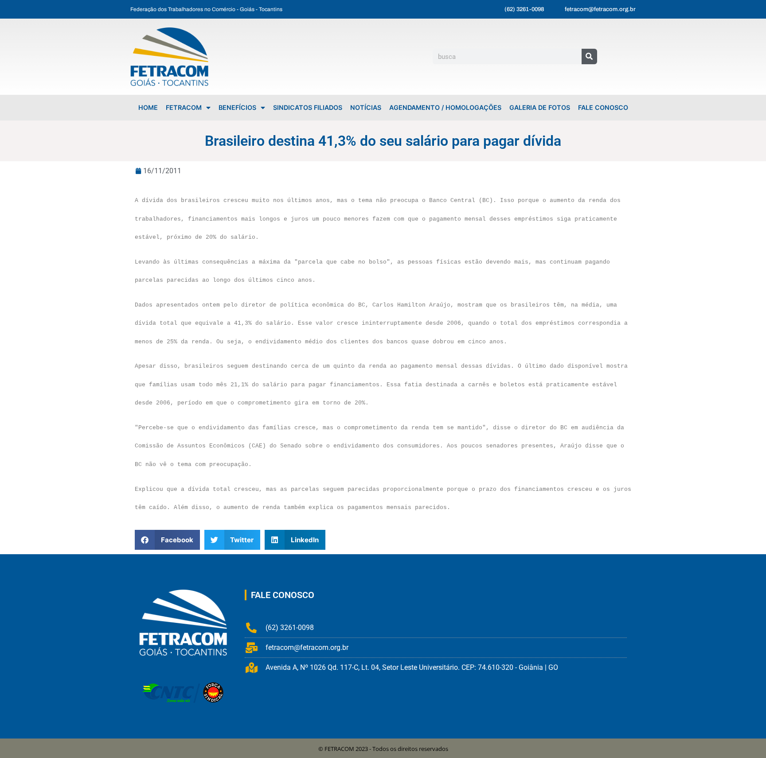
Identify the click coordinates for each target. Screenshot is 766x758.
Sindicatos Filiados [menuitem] (307, 107)
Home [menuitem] (148, 107)
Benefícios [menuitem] (237, 107)
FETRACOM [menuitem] (184, 107)
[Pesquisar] (589, 56)
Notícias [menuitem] (365, 107)
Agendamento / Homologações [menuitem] (445, 107)
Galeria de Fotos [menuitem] (539, 107)
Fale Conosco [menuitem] (603, 107)
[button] (167, 540)
